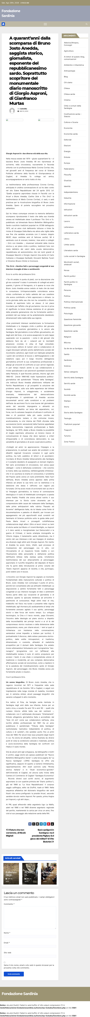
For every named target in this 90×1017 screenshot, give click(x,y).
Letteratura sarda (71, 233)
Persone (67, 290)
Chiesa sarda (69, 94)
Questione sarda (71, 331)
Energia (67, 151)
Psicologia (68, 313)
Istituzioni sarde (70, 215)
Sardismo (68, 360)
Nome (7, 933)
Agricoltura (68, 51)
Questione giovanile (72, 325)
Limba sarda (69, 244)
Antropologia (69, 71)
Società (67, 389)
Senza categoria (71, 372)
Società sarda (70, 395)
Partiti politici (70, 276)
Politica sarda (70, 308)
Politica (67, 296)
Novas (66, 270)
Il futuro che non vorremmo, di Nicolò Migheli (16, 832)
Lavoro (67, 221)
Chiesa (67, 88)
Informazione (69, 204)
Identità (67, 186)
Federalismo (69, 169)
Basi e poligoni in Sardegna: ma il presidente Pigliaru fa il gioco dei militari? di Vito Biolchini (42, 835)
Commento (9, 904)
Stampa (67, 401)
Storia (66, 407)
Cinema (67, 100)
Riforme (67, 343)
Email (7, 943)
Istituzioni (68, 210)
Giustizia (67, 180)
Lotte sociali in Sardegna (74, 256)
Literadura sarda (71, 250)
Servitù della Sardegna (73, 377)
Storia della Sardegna (73, 412)
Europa (67, 163)
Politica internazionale (73, 302)
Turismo (67, 436)
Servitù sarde (69, 383)
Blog (66, 77)
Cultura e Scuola (71, 122)
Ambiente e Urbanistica (74, 65)
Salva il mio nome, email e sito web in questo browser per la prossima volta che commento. (29, 966)
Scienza (67, 366)
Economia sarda (71, 134)
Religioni (67, 337)
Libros (66, 239)
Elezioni (67, 145)
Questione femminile (72, 319)
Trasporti (68, 430)
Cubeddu (23, 109)
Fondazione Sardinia (20, 993)
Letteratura (68, 227)
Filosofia (67, 175)
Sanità (66, 354)
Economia (68, 128)
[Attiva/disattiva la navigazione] (45, 24)
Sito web (7, 952)
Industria (67, 198)
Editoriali (68, 140)
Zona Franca (69, 442)
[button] (86, 24)
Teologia (67, 418)
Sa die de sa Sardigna (73, 348)
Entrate (67, 157)
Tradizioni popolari (72, 424)
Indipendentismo (71, 192)
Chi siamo (68, 82)
